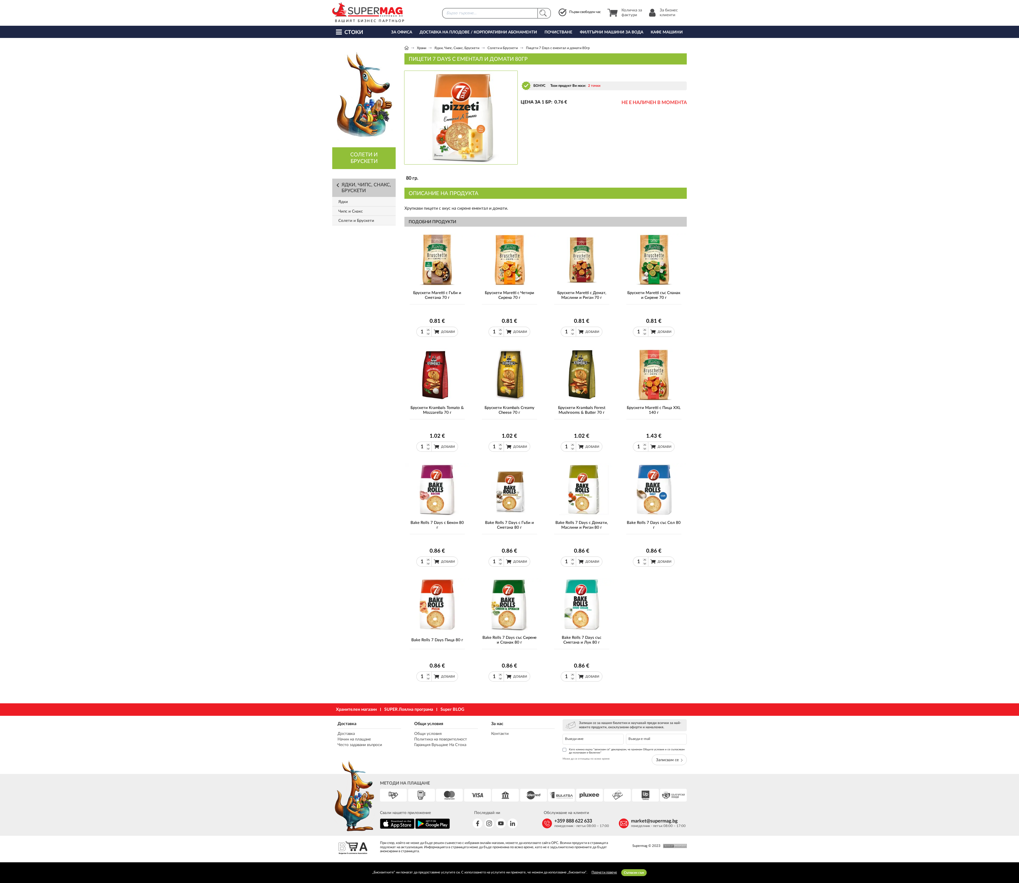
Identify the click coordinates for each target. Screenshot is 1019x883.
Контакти (500, 734)
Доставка (347, 724)
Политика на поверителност (440, 739)
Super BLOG (452, 709)
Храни (421, 48)
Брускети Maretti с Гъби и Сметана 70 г (437, 295)
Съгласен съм (634, 872)
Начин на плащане (354, 739)
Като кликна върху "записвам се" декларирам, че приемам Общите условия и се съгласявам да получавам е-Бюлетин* (627, 751)
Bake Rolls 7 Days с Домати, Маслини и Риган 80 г (581, 525)
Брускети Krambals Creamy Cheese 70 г (509, 410)
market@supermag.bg (654, 821)
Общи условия (428, 724)
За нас (497, 724)
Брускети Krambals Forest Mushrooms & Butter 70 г (581, 410)
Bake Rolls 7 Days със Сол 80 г (654, 525)
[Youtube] (501, 823)
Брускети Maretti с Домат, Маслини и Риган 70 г (581, 295)
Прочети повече (604, 872)
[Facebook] (477, 823)
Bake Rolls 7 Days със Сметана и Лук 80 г (581, 640)
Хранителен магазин (356, 709)
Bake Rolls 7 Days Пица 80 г (437, 640)
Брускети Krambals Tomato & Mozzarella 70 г (437, 410)
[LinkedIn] (512, 823)
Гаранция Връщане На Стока (440, 745)
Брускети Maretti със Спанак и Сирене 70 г (653, 295)
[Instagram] (489, 823)
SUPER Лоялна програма (408, 709)
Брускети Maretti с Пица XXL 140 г (654, 410)
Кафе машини (667, 32)
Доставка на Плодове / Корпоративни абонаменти (478, 32)
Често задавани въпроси (360, 745)
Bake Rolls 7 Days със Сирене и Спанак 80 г (509, 640)
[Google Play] (432, 828)
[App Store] (397, 828)
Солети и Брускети (502, 48)
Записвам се (667, 760)
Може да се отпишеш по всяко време (586, 758)
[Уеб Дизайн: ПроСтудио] (673, 846)
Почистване (558, 32)
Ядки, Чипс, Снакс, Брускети (456, 48)
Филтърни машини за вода (611, 32)
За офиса (401, 32)
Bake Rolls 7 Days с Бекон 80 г (437, 525)
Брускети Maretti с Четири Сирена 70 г (509, 295)
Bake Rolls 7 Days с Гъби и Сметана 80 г (509, 525)
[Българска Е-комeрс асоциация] (353, 848)
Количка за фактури (631, 12)
